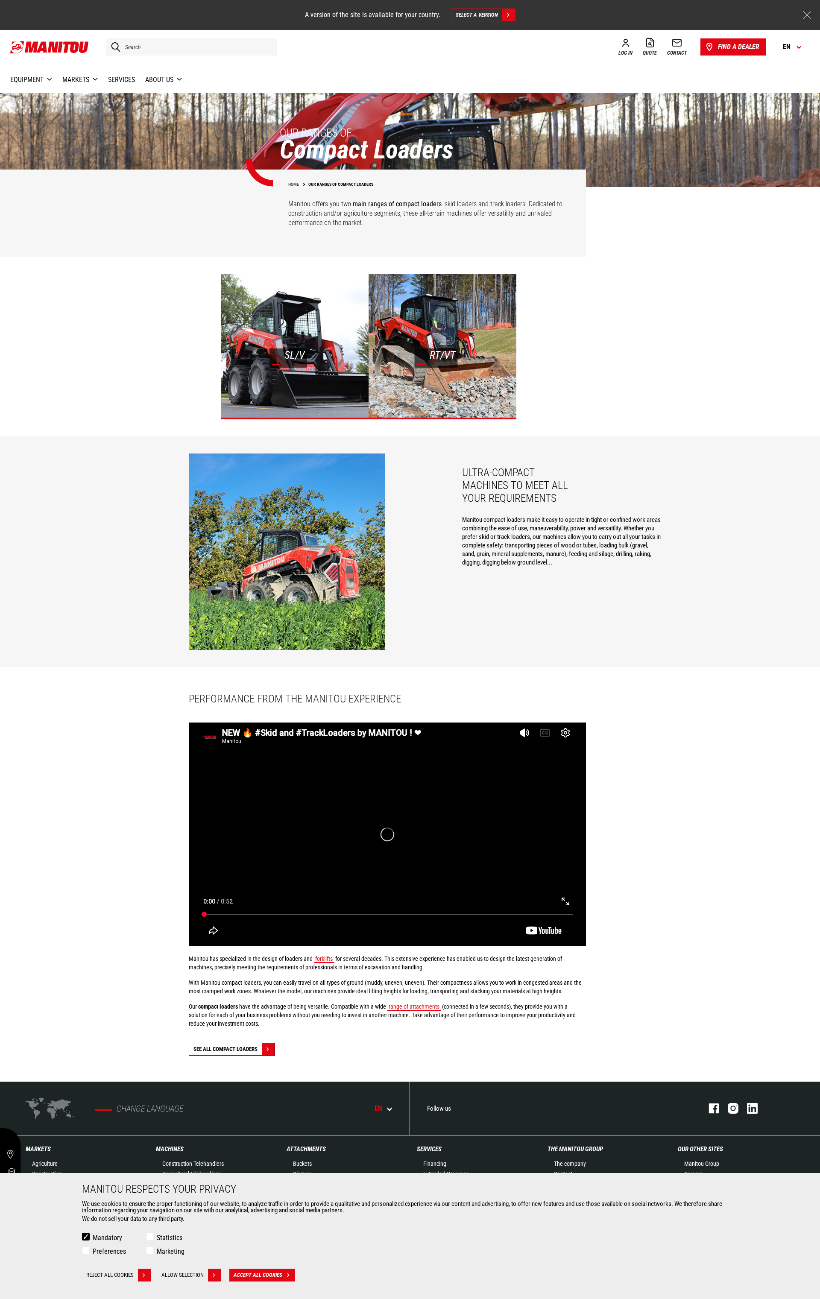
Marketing (170, 1251)
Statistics (169, 1238)
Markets (38, 1149)
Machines (170, 1149)
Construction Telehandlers (193, 1163)
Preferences (109, 1251)
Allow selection (182, 1275)
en (378, 1108)
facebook (709, 1108)
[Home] (49, 47)
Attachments (306, 1149)
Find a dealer (738, 47)
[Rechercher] (113, 47)
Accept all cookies (258, 1275)
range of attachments (414, 1006)
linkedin (748, 1108)
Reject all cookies (110, 1275)
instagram (728, 1108)
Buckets (302, 1163)
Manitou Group (701, 1163)
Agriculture (45, 1163)
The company (570, 1163)
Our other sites (700, 1149)
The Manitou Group (575, 1149)
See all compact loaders (225, 1049)
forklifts (324, 958)
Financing (434, 1163)
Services (429, 1149)
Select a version (477, 15)
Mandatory (107, 1238)
